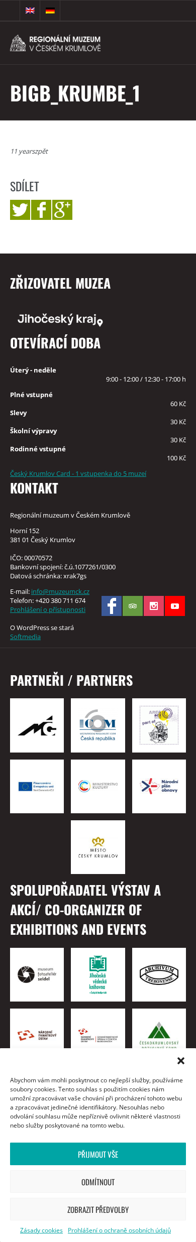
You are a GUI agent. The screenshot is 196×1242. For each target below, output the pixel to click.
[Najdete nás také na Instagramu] (154, 606)
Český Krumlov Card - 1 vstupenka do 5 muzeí (78, 473)
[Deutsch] (50, 11)
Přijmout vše (98, 1154)
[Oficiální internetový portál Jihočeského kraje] (98, 319)
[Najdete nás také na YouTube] (175, 606)
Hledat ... (10, 11)
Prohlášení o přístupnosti (47, 609)
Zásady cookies (41, 1230)
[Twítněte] (20, 210)
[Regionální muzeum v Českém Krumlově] (70, 43)
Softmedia (25, 636)
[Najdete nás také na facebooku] (112, 606)
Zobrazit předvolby (98, 1209)
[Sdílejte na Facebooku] (41, 210)
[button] (181, 1061)
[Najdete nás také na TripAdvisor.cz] (133, 606)
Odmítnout (98, 1181)
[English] (30, 11)
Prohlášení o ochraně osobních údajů (119, 1230)
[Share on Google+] (62, 210)
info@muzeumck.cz (60, 591)
